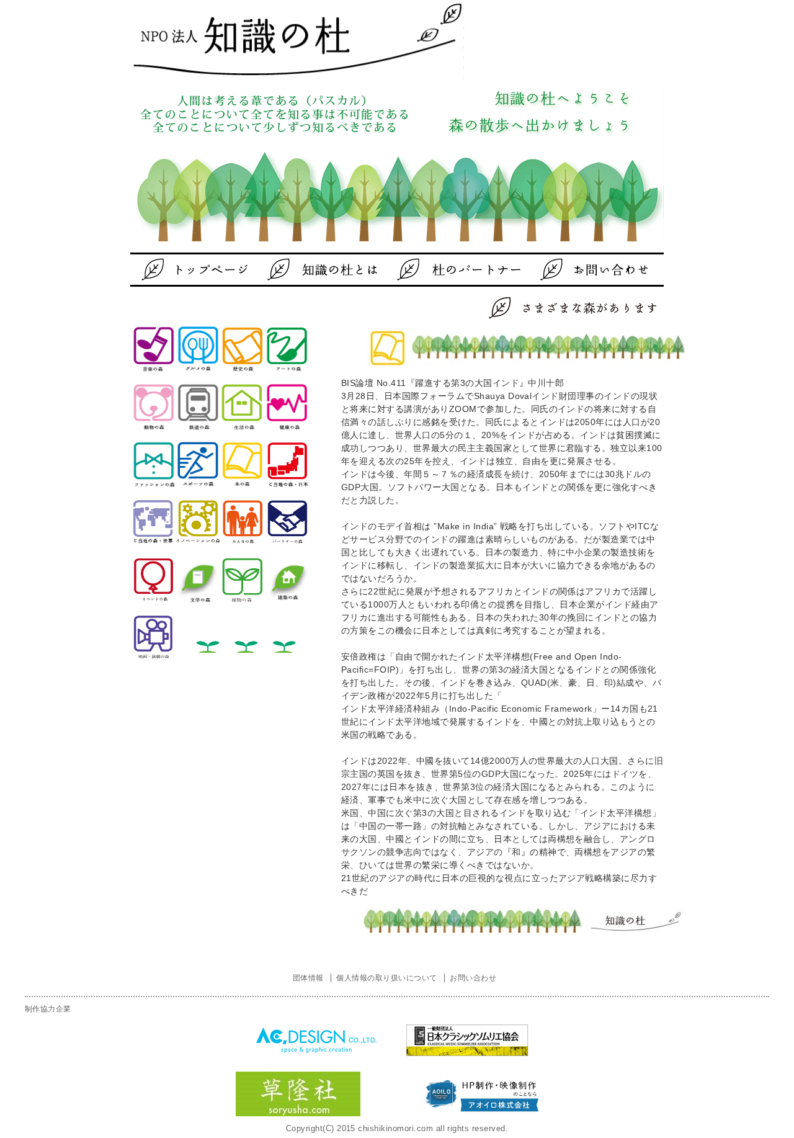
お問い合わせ (574, 269)
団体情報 (308, 978)
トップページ (202, 269)
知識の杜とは (326, 269)
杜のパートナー (450, 269)
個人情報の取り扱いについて (386, 978)
